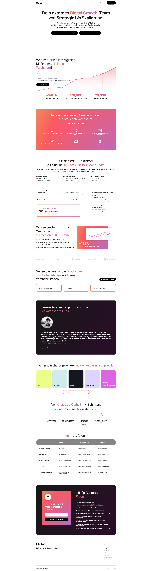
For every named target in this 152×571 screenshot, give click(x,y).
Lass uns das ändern (42, 84)
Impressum (106, 550)
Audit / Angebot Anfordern (56, 519)
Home (107, 568)
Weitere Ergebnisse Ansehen (107, 279)
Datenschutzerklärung (108, 559)
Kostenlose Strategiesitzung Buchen (56, 514)
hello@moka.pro (107, 548)
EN (100, 2)
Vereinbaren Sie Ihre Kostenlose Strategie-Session (64, 32)
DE (102, 2)
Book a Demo (111, 2)
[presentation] (42, 348)
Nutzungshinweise (108, 557)
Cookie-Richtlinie (107, 555)
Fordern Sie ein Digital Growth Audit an (90, 32)
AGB (105, 552)
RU (104, 2)
